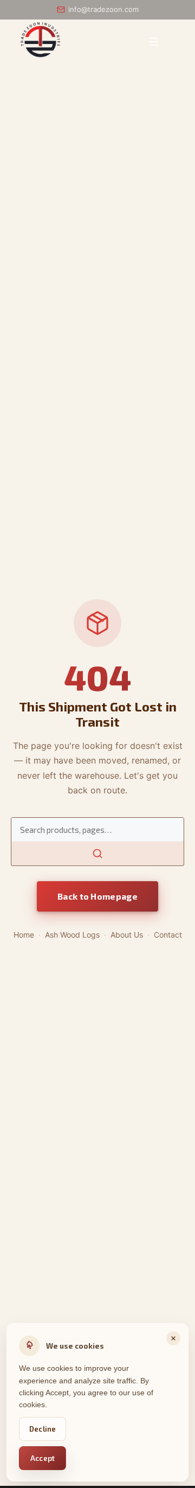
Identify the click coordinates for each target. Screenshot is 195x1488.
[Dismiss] (173, 1338)
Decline (42, 1429)
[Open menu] (154, 42)
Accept (42, 1458)
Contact (168, 934)
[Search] (97, 853)
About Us (126, 934)
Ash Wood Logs (72, 934)
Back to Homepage (97, 896)
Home (24, 934)
